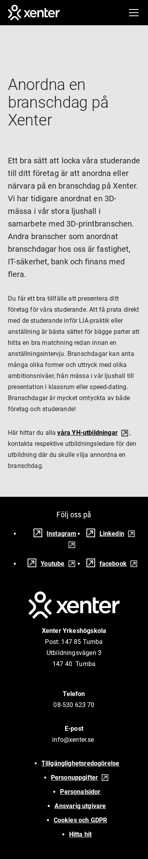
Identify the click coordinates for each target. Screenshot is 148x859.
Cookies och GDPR (80, 820)
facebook (113, 563)
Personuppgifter (74, 777)
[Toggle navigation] (134, 13)
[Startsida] (34, 12)
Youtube (52, 563)
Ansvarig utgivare (80, 806)
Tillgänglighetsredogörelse (80, 763)
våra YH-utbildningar (87, 432)
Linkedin (111, 533)
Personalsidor (80, 791)
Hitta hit (80, 834)
